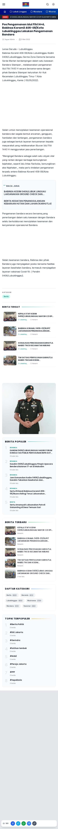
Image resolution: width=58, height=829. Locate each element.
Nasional (29, 606)
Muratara (12, 606)
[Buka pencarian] (47, 4)
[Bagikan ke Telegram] (29, 823)
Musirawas (34, 601)
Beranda (27, 595)
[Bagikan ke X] (18, 823)
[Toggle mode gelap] (53, 4)
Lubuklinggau (14, 601)
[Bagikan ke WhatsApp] (23, 823)
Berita (6, 296)
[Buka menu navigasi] (3, 4)
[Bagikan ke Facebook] (13, 823)
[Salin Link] (34, 823)
